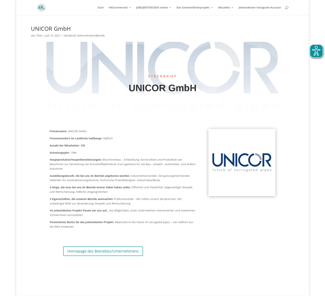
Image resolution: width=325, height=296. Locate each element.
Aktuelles (224, 7)
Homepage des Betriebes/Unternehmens (103, 251)
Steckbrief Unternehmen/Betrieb (84, 35)
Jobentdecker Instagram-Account (260, 7)
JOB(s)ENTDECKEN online (152, 7)
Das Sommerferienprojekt (193, 7)
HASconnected (118, 7)
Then (39, 35)
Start (100, 7)
